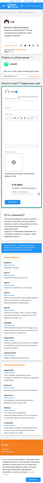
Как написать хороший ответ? (28, 97)
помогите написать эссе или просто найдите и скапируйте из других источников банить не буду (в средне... (21, 345)
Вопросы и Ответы (9, 12)
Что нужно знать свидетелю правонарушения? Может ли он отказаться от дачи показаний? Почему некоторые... (21, 415)
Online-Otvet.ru (12, 5)
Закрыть (33, 480)
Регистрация (29, 1)
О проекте (5, 449)
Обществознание (26, 12)
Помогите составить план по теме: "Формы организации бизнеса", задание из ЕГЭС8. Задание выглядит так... (20, 315)
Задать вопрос (15, 1)
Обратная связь (7, 452)
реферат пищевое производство (16, 358)
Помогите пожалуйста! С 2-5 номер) (18, 288)
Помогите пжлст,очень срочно (16, 278)
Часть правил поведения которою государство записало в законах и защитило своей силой (21, 377)
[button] (7, 118)
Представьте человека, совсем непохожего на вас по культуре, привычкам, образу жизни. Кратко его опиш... (21, 430)
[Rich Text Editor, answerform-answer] (21, 133)
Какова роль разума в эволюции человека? (21, 390)
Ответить (12, 202)
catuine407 (13, 64)
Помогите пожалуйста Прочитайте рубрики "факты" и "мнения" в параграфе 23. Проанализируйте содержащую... (21, 300)
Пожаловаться (10, 45)
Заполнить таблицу (11, 268)
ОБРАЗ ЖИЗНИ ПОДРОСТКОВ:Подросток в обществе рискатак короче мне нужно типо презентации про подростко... (21, 330)
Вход (39, 1)
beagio (12, 22)
